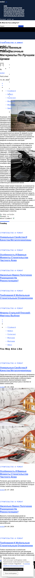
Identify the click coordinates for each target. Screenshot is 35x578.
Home (5, 6)
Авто (9, 68)
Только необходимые (11, 573)
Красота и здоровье (15, 59)
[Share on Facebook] (19, 320)
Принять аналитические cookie (13, 569)
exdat (2, 73)
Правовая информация (14, 12)
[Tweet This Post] (19, 322)
